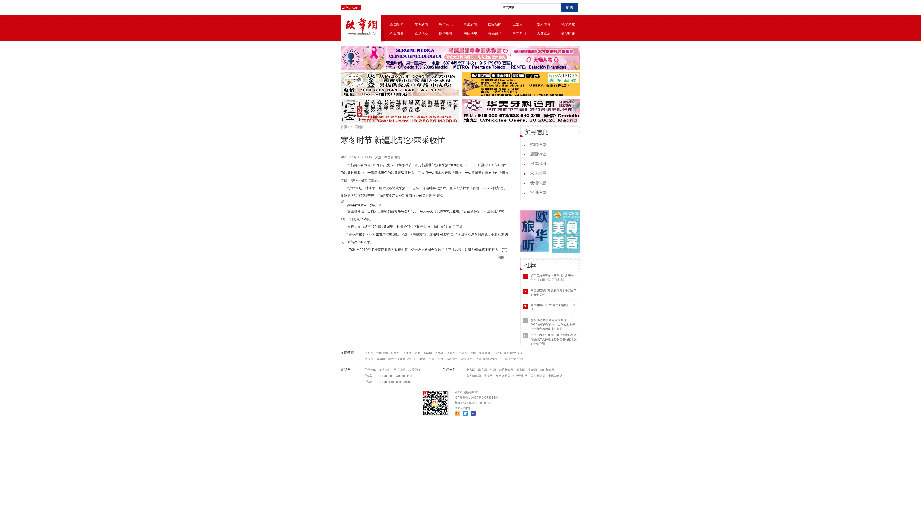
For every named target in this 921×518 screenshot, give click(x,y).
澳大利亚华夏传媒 (399, 359)
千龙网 (488, 375)
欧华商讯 (446, 24)
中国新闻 (470, 24)
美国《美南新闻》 (481, 353)
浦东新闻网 (547, 369)
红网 (493, 369)
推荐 (530, 265)
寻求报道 (399, 369)
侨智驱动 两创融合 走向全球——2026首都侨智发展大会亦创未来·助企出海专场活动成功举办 (553, 324)
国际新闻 (495, 24)
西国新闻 (397, 24)
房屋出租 (538, 163)
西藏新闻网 (506, 369)
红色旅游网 (503, 375)
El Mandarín (351, 7)
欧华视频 (446, 33)
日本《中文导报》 (513, 359)
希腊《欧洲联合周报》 (510, 353)
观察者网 (466, 359)
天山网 (520, 369)
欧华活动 (421, 33)
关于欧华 (370, 369)
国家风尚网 (538, 375)
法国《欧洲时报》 (487, 359)
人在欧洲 (543, 33)
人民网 (439, 353)
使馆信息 (538, 183)
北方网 (470, 369)
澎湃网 (407, 353)
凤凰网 (380, 359)
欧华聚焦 (568, 24)
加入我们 (385, 369)
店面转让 (538, 154)
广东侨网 (420, 359)
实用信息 (536, 132)
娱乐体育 (543, 24)
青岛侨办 (452, 359)
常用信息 (538, 192)
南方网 (482, 369)
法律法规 (470, 33)
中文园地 (519, 33)
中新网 (369, 353)
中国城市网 (555, 375)
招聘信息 (538, 144)
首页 (344, 127)
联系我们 (414, 369)
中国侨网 (382, 353)
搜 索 (569, 7)
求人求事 (538, 173)
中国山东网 (436, 359)
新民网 (395, 353)
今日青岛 (397, 33)
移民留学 (495, 33)
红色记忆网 (520, 375)
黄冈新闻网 (473, 375)
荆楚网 (532, 369)
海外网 (451, 353)
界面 (417, 353)
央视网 (369, 359)
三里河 (518, 24)
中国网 (463, 353)
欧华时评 (568, 33)
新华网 (427, 353)
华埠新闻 (421, 24)
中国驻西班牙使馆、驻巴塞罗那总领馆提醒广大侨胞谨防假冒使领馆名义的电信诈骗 (554, 339)
